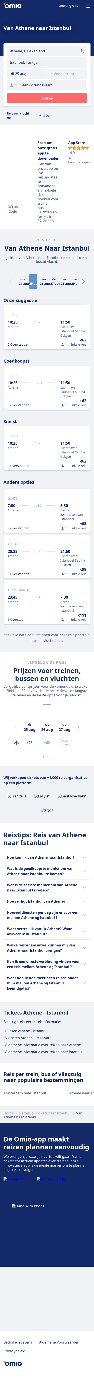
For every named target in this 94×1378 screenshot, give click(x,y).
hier (58, 640)
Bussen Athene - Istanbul (25, 1030)
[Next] (83, 281)
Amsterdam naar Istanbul (24, 1093)
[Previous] (15, 726)
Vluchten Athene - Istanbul (27, 1037)
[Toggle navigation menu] (88, 6)
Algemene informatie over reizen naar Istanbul (44, 1051)
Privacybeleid (14, 1351)
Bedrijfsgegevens (17, 1342)
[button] (27, 74)
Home (8, 1113)
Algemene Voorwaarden (59, 1342)
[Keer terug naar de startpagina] (12, 6)
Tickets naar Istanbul (53, 1113)
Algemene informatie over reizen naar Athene (43, 1044)
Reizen (24, 1113)
